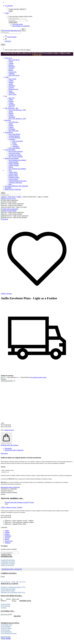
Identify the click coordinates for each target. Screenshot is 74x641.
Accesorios (11, 139)
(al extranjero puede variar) (38, 377)
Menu (3, 44)
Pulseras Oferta (13, 175)
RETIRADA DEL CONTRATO (12, 569)
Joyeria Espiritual (10, 150)
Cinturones (15, 146)
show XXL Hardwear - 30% (17, 110)
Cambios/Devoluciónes (8, 560)
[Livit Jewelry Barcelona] (11, 30)
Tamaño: (3, 379)
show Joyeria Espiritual (15, 151)
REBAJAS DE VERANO (20, 186)
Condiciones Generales (8, 563)
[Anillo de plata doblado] (9, 210)
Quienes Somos (5, 604)
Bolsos (14, 143)
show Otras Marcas (14, 134)
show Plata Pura (13, 122)
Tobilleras (11, 73)
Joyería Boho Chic (6, 625)
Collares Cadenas (6, 628)
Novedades (8, 186)
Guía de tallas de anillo (8, 590)
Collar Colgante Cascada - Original (11, 507)
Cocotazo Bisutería (14, 137)
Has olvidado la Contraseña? (21, 26)
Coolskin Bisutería (14, 136)
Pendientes (11, 67)
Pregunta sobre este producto (9, 445)
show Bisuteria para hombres (17, 160)
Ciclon (7, 77)
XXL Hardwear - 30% (11, 108)
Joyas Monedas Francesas (8, 633)
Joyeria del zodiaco (14, 153)
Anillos (10, 61)
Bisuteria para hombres (12, 158)
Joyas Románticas (6, 631)
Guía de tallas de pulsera (8, 589)
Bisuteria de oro (13, 89)
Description (8, 448)
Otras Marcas (9, 132)
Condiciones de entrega (8, 562)
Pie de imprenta (5, 606)
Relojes (10, 70)
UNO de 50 (8, 58)
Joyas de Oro (12, 72)
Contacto (3, 607)
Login (7, 13)
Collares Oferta (13, 174)
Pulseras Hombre (13, 163)
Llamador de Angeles (14, 155)
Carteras (14, 144)
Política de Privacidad (7, 565)
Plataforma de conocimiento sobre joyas (13, 592)
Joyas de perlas (5, 630)
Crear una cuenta (17, 24)
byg (6, 96)
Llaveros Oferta (13, 179)
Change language (13, 9)
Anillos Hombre (13, 162)
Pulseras (10, 65)
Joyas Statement (6, 626)
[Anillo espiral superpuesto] (9, 209)
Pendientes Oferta (13, 177)
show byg (11, 98)
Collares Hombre (13, 165)
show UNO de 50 (13, 60)
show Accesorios (17, 141)
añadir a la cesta (6, 443)
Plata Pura (8, 120)
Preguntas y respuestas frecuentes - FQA (13, 587)
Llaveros (11, 68)
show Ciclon (12, 79)
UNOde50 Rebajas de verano (17, 181)
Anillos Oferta (12, 172)
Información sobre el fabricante (14, 450)
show (10, 170)
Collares (10, 63)
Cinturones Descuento (15, 182)
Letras (10, 91)
